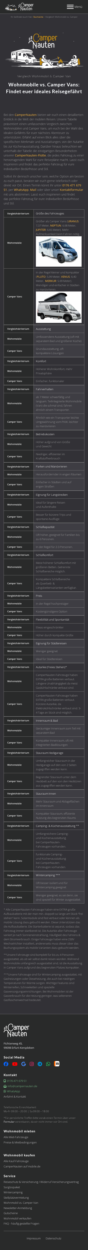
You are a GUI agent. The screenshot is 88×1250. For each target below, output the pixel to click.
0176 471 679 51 (17, 1081)
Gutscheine (11, 1213)
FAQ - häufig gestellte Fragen (21, 1223)
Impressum (34, 1238)
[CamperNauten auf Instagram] (32, 1065)
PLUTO (41, 277)
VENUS (65, 277)
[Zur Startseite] (19, 7)
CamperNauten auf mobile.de (22, 1166)
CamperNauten (26, 115)
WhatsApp (21, 190)
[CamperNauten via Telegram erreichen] (40, 1065)
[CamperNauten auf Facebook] (6, 1065)
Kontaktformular (71, 190)
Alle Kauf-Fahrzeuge (16, 1161)
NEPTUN (55, 225)
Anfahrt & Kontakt (15, 1096)
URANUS (73, 221)
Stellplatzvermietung (16, 1197)
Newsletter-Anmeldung (18, 1208)
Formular (9, 1121)
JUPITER (41, 230)
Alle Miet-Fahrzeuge (16, 1137)
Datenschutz (53, 1238)
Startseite (38, 16)
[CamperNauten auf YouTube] (15, 1065)
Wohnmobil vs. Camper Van (21, 1203)
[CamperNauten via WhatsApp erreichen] (48, 1065)
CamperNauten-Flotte (30, 155)
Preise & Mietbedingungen (20, 1142)
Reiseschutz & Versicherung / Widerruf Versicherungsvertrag (41, 1182)
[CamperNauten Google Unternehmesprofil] (23, 1065)
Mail (33, 190)
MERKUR (50, 281)
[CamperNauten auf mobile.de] (56, 1063)
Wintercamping (13, 1192)
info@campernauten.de (22, 1086)
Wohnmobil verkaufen (17, 1218)
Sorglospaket (12, 1187)
